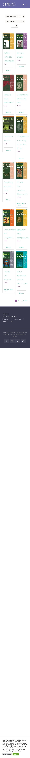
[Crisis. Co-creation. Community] (21, 170)
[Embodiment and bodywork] (8, 217)
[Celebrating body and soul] (21, 83)
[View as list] (16, 25)
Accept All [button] (16, 754)
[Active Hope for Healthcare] (8, 41)
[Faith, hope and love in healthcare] (21, 259)
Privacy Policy (17, 319)
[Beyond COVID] (21, 41)
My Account (5, 319)
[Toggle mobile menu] (27, 5)
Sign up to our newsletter (9, 316)
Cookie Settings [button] (7, 754)
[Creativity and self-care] (8, 170)
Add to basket (19, 204)
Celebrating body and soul (22, 99)
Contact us (5, 314)
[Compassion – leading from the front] (21, 124)
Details (9, 70)
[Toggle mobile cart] (23, 5)
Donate (4, 321)
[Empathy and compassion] (21, 217)
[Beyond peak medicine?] (8, 83)
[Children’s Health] (8, 124)
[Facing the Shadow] (8, 259)
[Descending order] (23, 16)
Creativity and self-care (8, 186)
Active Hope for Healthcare (9, 57)
